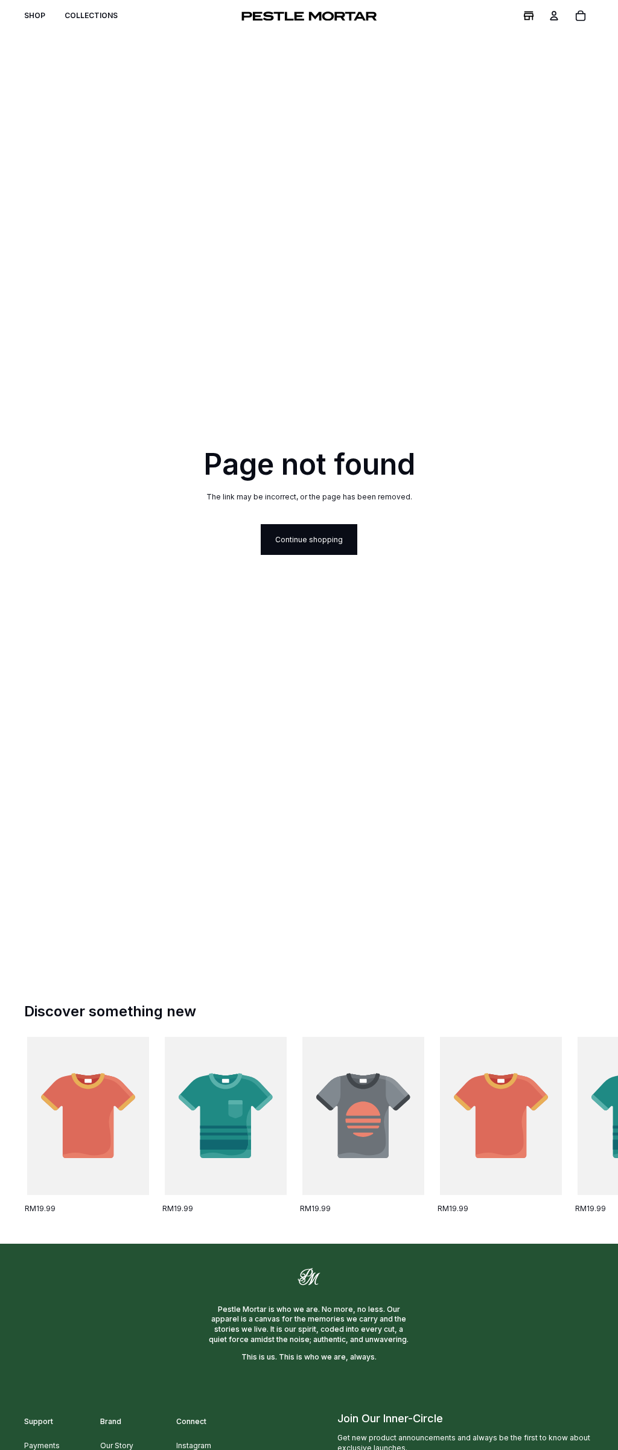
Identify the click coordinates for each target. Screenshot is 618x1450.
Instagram (193, 1445)
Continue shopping (309, 539)
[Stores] (528, 15)
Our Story (116, 1445)
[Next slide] (580, 1125)
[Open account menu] (554, 15)
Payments (42, 1445)
